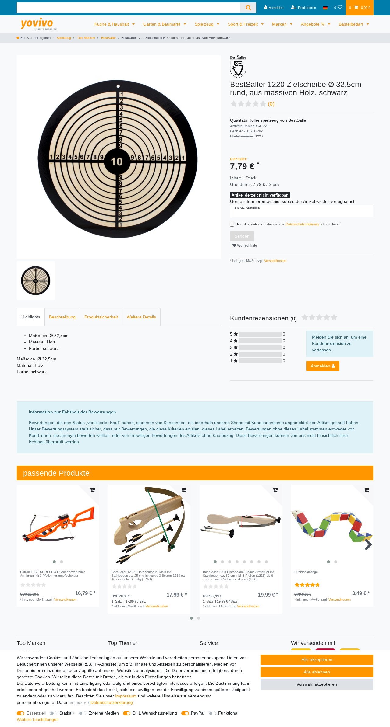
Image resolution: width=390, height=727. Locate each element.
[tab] (31, 317)
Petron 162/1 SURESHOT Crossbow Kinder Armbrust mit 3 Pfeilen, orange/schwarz (52, 573)
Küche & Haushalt (112, 24)
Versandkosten (274, 261)
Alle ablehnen (317, 672)
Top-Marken (85, 38)
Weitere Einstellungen (38, 719)
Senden (242, 236)
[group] (58, 526)
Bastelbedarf (351, 24)
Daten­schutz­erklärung (111, 702)
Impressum (126, 696)
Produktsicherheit (101, 317)
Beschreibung (62, 317)
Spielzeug (205, 24)
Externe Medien (103, 713)
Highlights (30, 317)
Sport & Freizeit (243, 24)
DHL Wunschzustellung (155, 713)
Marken (280, 24)
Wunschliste (246, 245)
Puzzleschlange (306, 572)
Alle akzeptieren (317, 659)
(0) (271, 104)
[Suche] (248, 7)
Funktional (228, 713)
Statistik (66, 713)
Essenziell (36, 713)
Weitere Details (141, 317)
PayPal (197, 713)
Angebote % (313, 24)
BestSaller (108, 38)
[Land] (325, 7)
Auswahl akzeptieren (317, 684)
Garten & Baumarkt (162, 24)
